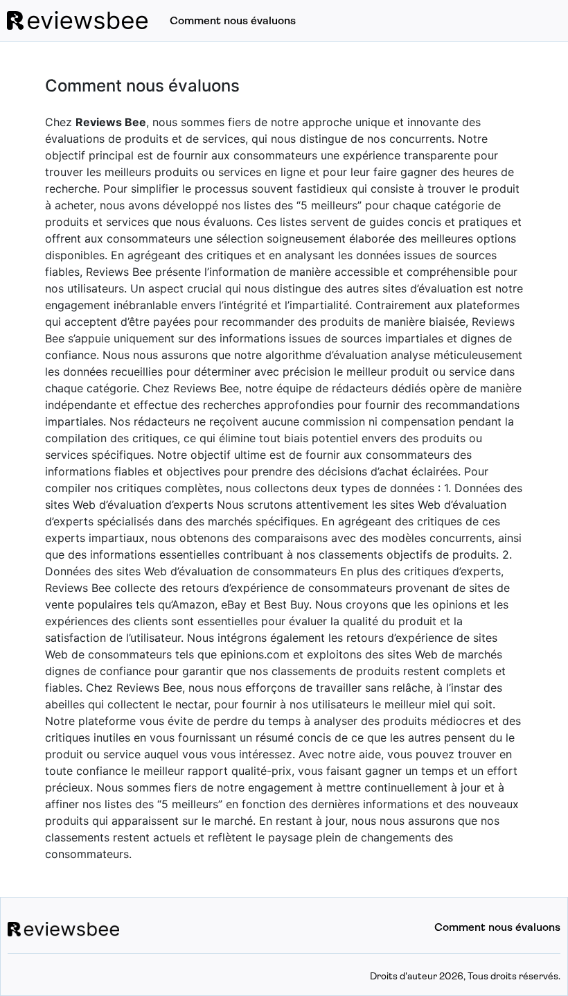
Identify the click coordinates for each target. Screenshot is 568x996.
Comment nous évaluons (233, 21)
